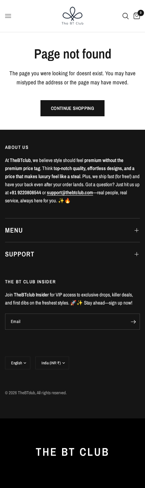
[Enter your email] (133, 322)
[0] (135, 16)
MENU (14, 230)
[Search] (125, 16)
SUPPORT (19, 253)
